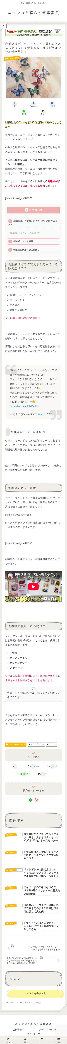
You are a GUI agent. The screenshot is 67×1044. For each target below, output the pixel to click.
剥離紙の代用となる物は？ (26, 250)
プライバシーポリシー (50, 1029)
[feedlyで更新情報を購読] (30, 800)
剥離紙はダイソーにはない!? (25, 233)
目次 (31, 210)
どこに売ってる (37, 744)
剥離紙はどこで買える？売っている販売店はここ (32, 223)
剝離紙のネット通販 (23, 241)
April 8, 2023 (45, 414)
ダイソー (52, 744)
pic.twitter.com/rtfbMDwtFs (24, 406)
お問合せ (17, 1029)
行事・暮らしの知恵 (17, 744)
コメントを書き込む (35, 993)
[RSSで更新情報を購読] (36, 800)
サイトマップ (33, 1034)
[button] (43, 112)
